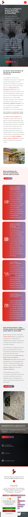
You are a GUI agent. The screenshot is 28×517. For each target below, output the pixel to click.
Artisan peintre (6, 495)
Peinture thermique (18, 490)
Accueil (5, 488)
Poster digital (5, 489)
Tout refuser (9, 511)
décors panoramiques (14, 120)
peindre (13, 275)
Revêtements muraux (13, 489)
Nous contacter (7, 437)
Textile (23, 489)
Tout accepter (9, 508)
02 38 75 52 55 (7, 453)
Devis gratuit (10, 61)
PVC (20, 489)
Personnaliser (9, 513)
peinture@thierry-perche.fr (10, 460)
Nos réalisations (10, 492)
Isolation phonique (21, 500)
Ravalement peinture (9, 490)
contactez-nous (7, 378)
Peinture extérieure (20, 488)
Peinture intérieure (11, 488)
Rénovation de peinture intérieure (18, 495)
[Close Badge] (20, 513)
